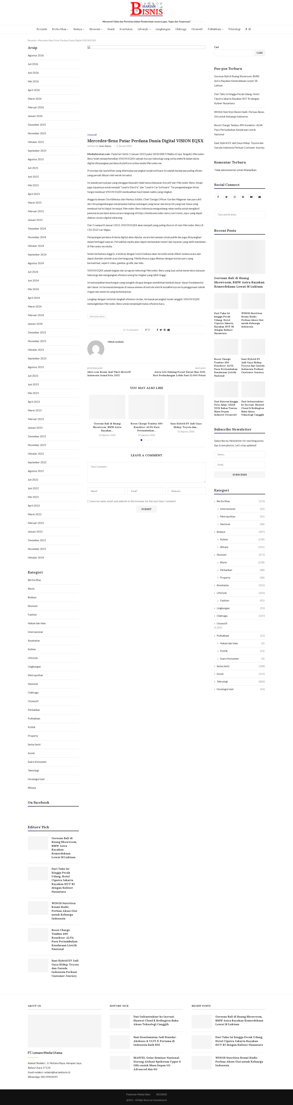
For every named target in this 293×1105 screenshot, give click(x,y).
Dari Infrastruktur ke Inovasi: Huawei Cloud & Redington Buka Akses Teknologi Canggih (252, 408)
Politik (242, 650)
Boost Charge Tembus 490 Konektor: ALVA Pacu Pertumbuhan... (147, 427)
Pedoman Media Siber (138, 1094)
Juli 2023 (33, 375)
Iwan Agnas (105, 145)
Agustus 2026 (36, 55)
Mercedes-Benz (97, 316)
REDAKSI (161, 1094)
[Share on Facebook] (157, 329)
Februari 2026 (36, 107)
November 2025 (37, 133)
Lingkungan (163, 29)
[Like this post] (151, 329)
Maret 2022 (35, 514)
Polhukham (214, 29)
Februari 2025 (36, 211)
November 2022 (37, 444)
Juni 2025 (33, 176)
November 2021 (37, 548)
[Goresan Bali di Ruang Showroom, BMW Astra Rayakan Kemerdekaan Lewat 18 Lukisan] (107, 407)
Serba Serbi (241, 666)
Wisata (242, 547)
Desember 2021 (37, 540)
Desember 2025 (37, 124)
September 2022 (37, 462)
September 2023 (37, 358)
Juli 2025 (33, 167)
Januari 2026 (35, 115)
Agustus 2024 (36, 263)
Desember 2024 (37, 228)
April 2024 (34, 297)
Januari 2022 (35, 531)
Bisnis (242, 562)
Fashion (242, 600)
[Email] (259, 196)
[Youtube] (251, 196)
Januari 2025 (35, 219)
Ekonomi (94, 29)
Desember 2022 (37, 436)
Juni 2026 (33, 72)
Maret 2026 (35, 98)
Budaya (77, 29)
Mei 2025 (33, 185)
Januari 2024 (35, 323)
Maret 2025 (35, 202)
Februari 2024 (36, 315)
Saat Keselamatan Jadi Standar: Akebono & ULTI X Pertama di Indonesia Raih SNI (154, 1040)
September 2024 (37, 254)
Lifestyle (143, 29)
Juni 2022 (33, 488)
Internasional (242, 508)
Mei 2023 (33, 393)
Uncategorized (241, 689)
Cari (216, 47)
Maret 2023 (35, 410)
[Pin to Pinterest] (165, 329)
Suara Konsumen (242, 658)
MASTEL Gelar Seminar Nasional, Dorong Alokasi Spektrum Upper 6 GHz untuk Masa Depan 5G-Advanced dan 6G (157, 1063)
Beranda (42, 29)
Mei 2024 (33, 289)
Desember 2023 (37, 332)
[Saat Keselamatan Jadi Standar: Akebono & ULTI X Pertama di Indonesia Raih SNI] (120, 1042)
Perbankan (242, 569)
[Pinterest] (243, 196)
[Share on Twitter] (161, 329)
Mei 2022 (33, 496)
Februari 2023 (36, 419)
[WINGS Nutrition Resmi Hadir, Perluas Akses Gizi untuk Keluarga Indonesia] (253, 301)
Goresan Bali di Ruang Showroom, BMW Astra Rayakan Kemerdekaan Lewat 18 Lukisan (236, 81)
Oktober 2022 (36, 453)
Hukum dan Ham (242, 643)
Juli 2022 (33, 479)
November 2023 (37, 341)
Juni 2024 (33, 280)
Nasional (242, 524)
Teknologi (234, 29)
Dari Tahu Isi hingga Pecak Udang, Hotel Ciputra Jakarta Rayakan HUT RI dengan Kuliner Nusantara (236, 99)
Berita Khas (59, 29)
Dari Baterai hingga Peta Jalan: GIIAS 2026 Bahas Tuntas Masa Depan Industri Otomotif (226, 408)
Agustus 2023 (36, 367)
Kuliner (242, 539)
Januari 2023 (35, 427)
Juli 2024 (33, 271)
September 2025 (37, 150)
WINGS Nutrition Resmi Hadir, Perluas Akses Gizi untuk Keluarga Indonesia (252, 320)
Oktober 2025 (36, 141)
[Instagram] (250, 29)
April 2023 (34, 401)
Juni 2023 (33, 384)
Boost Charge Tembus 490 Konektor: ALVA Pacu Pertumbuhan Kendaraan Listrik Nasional (238, 130)
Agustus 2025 (36, 159)
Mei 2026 (33, 81)
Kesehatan (126, 29)
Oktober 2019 (36, 557)
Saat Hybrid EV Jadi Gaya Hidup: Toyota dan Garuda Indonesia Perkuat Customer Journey (253, 366)
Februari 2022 (36, 522)
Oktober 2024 (36, 245)
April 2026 (34, 90)
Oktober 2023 (36, 349)
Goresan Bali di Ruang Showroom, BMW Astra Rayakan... (107, 427)
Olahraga (180, 29)
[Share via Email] (168, 329)
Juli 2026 (33, 64)
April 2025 (34, 193)
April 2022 (34, 505)
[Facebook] (246, 29)
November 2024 (37, 237)
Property (242, 577)
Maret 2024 (35, 306)
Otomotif (197, 29)
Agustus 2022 (36, 470)
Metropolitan (242, 516)
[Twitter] (226, 196)
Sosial (111, 29)
